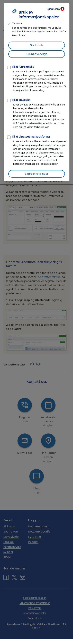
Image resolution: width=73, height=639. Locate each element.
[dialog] (36, 92)
